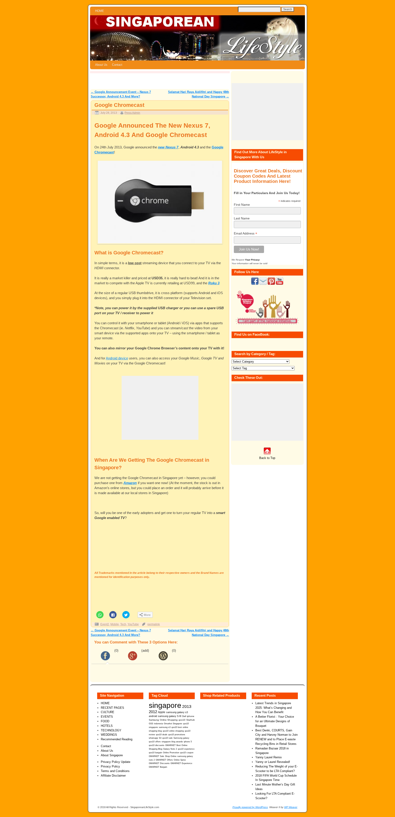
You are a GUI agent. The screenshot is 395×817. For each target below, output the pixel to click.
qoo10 (182, 720)
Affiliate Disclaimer (113, 775)
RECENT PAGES (112, 707)
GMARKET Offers (164, 760)
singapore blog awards (172, 742)
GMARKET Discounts (159, 763)
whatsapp (153, 738)
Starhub (190, 720)
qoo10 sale (167, 738)
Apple (161, 712)
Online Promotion (171, 752)
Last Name (242, 218)
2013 (186, 706)
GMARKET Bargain (158, 767)
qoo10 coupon (186, 752)
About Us (101, 64)
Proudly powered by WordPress (250, 807)
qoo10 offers (155, 742)
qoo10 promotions (176, 734)
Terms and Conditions (115, 771)
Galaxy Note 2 (170, 749)
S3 (160, 738)
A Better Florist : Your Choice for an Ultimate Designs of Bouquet (274, 721)
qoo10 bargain (155, 752)
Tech (123, 624)
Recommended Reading (116, 739)
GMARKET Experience (181, 763)
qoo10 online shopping (173, 731)
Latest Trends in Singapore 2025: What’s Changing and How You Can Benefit (273, 707)
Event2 (104, 624)
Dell (184, 716)
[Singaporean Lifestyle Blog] (197, 38)
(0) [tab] (116, 650)
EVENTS (107, 716)
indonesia (158, 723)
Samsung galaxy (181, 738)
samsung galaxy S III (169, 716)
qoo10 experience (186, 749)
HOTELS (107, 725)
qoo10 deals (161, 734)
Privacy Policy (110, 766)
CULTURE (107, 712)
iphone (190, 716)
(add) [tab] (145, 650)
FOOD (105, 721)
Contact (117, 64)
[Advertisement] (160, 408)
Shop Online (170, 756)
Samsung (154, 720)
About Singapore (112, 755)
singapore (165, 705)
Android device (117, 358)
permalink (153, 624)
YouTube (133, 624)
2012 (153, 712)
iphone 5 (188, 742)
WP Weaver (290, 807)
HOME (99, 11)
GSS (151, 723)
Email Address (245, 233)
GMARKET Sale (156, 756)
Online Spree (180, 760)
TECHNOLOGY (111, 730)
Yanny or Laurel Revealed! (272, 762)
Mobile (114, 624)
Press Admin (132, 112)
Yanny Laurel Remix (268, 757)
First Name (242, 204)
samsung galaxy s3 (177, 712)
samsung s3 (165, 727)
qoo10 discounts (156, 745)
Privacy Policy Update (115, 762)
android (153, 716)
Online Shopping (169, 720)
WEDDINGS (109, 734)
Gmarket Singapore (173, 723)
